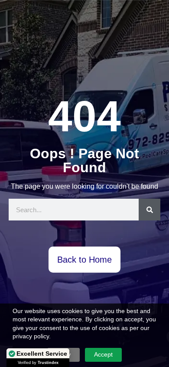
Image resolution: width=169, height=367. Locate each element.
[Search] (149, 209)
